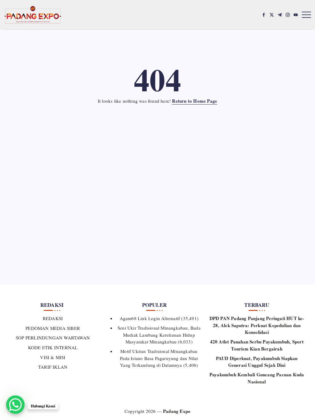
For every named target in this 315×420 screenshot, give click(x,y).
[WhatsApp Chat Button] (15, 404)
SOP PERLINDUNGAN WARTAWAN (53, 338)
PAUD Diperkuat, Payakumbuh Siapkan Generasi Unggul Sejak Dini (257, 362)
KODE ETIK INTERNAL (53, 347)
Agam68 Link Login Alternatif (150, 318)
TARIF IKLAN (52, 367)
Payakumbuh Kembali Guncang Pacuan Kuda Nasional (256, 378)
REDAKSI (53, 318)
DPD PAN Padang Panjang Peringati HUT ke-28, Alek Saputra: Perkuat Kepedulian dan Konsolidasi (256, 325)
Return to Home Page (194, 100)
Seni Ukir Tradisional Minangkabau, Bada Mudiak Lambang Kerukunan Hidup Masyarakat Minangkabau (159, 335)
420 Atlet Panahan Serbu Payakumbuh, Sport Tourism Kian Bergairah (257, 345)
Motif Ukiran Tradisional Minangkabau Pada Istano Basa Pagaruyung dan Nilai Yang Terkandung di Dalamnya (159, 358)
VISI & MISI (52, 357)
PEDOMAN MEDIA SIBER (53, 328)
